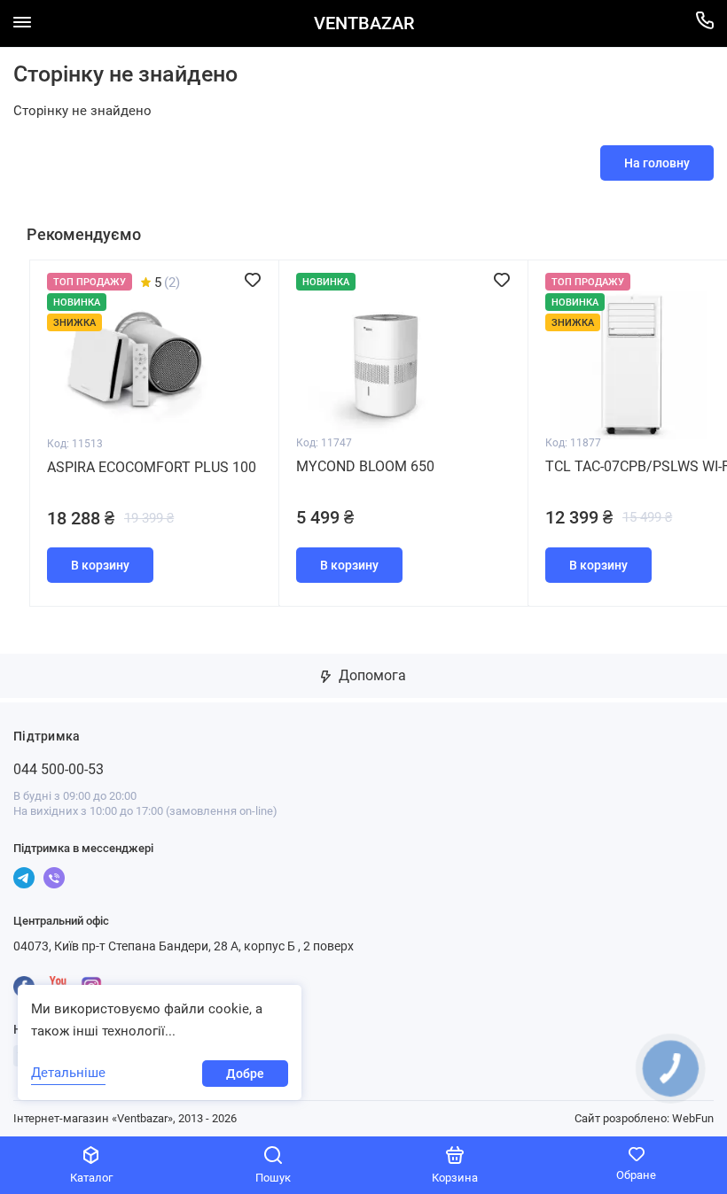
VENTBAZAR (364, 23)
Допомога (370, 675)
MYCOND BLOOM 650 (365, 466)
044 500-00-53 (58, 769)
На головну (657, 163)
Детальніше (68, 1073)
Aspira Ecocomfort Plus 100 (151, 467)
